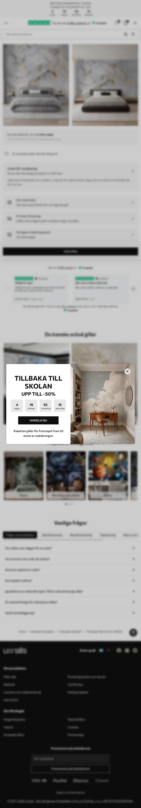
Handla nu (38, 420)
